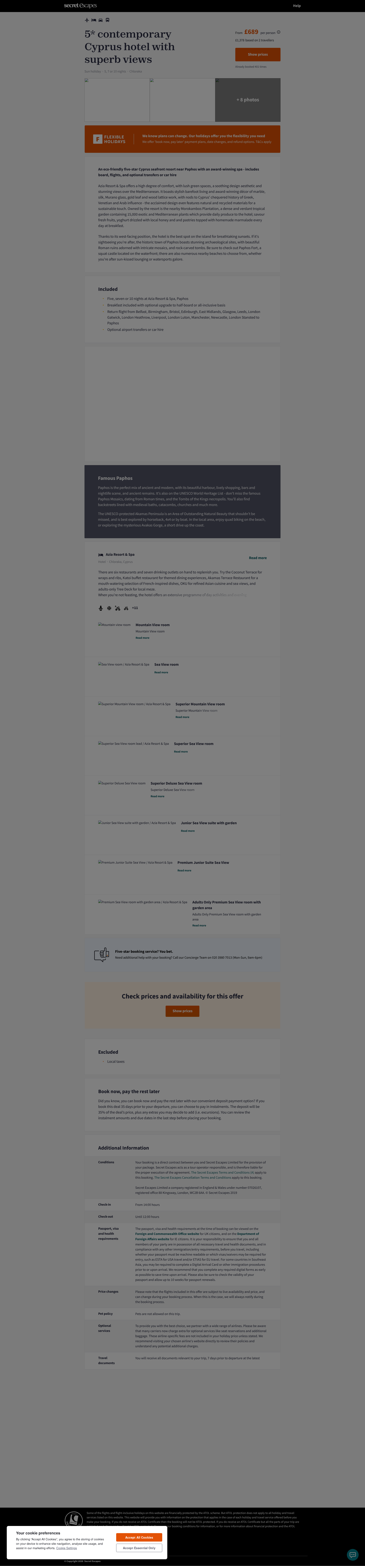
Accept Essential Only (139, 1548)
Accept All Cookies (139, 1537)
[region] (87, 1542)
